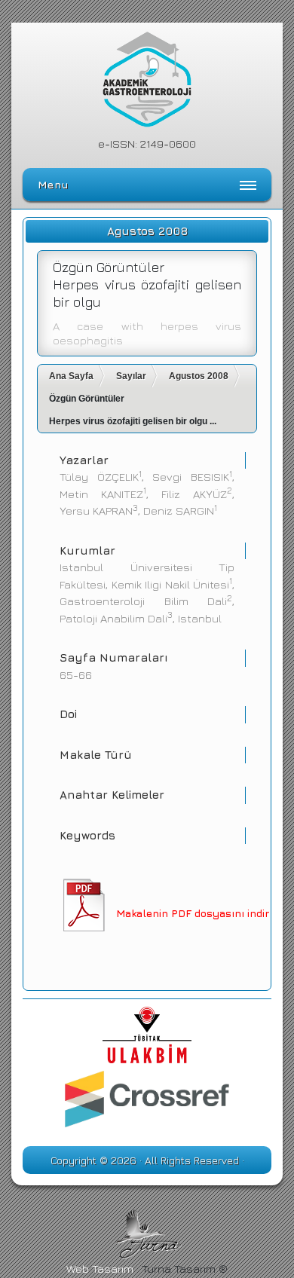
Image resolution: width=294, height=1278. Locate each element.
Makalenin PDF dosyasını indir (192, 913)
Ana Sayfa (71, 376)
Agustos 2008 (198, 376)
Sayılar (131, 376)
